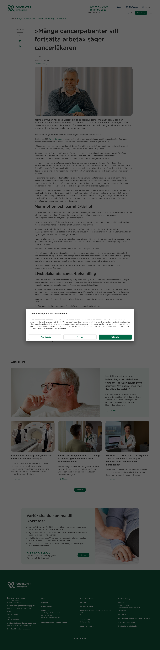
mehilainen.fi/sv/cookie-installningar (51, 328)
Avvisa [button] (80, 337)
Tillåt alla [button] (115, 337)
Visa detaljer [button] (46, 337)
